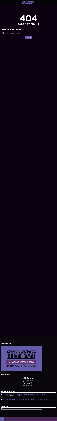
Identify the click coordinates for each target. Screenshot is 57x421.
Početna (28, 37)
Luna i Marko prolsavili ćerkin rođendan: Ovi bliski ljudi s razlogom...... (27, 399)
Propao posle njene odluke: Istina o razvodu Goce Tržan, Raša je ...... (26, 394)
